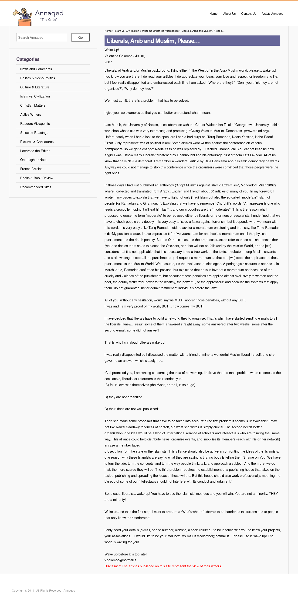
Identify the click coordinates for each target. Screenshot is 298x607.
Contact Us (248, 13)
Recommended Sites (35, 186)
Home (213, 13)
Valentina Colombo (118, 55)
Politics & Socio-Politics (37, 77)
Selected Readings (34, 132)
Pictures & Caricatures (37, 141)
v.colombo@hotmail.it (120, 559)
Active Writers (30, 114)
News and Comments (36, 68)
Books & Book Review (36, 177)
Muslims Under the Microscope (160, 30)
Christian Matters (32, 105)
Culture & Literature (34, 86)
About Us (229, 13)
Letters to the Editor (35, 150)
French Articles (31, 168)
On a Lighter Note (33, 159)
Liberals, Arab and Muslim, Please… (203, 30)
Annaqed (63, 16)
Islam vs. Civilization (35, 96)
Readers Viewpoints (35, 123)
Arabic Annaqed (272, 13)
